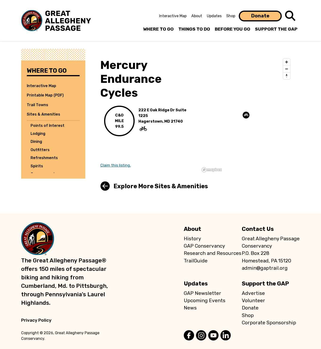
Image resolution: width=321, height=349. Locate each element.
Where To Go (158, 29)
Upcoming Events (204, 300)
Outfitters (40, 150)
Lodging (38, 133)
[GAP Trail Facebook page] (189, 335)
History (192, 238)
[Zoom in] (286, 62)
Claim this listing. (115, 165)
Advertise (253, 293)
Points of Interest (47, 125)
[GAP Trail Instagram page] (201, 335)
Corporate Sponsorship (269, 322)
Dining (36, 141)
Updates (214, 16)
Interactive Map (173, 16)
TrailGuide (195, 261)
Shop (230, 16)
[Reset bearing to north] (286, 75)
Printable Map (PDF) (45, 95)
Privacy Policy (36, 320)
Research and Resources (212, 253)
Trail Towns (37, 105)
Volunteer (253, 300)
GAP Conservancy (204, 246)
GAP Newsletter (202, 293)
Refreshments (44, 158)
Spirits (37, 166)
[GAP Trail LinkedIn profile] (225, 335)
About (196, 16)
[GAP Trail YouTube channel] (213, 335)
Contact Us (258, 229)
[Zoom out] (286, 68)
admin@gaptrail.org (265, 268)
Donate (260, 16)
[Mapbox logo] (211, 169)
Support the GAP (265, 283)
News (190, 308)
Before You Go (232, 29)
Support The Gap (276, 29)
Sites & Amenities (43, 114)
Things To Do (194, 29)
